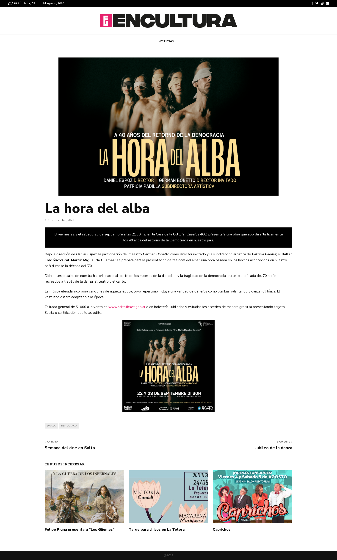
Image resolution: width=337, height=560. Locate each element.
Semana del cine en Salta (70, 448)
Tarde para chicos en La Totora (157, 529)
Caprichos (222, 529)
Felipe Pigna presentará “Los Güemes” (80, 529)
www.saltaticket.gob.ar (126, 307)
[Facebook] (312, 3)
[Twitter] (316, 3)
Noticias (166, 41)
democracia (69, 425)
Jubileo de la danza (273, 448)
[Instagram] (322, 3)
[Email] (327, 3)
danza (51, 425)
